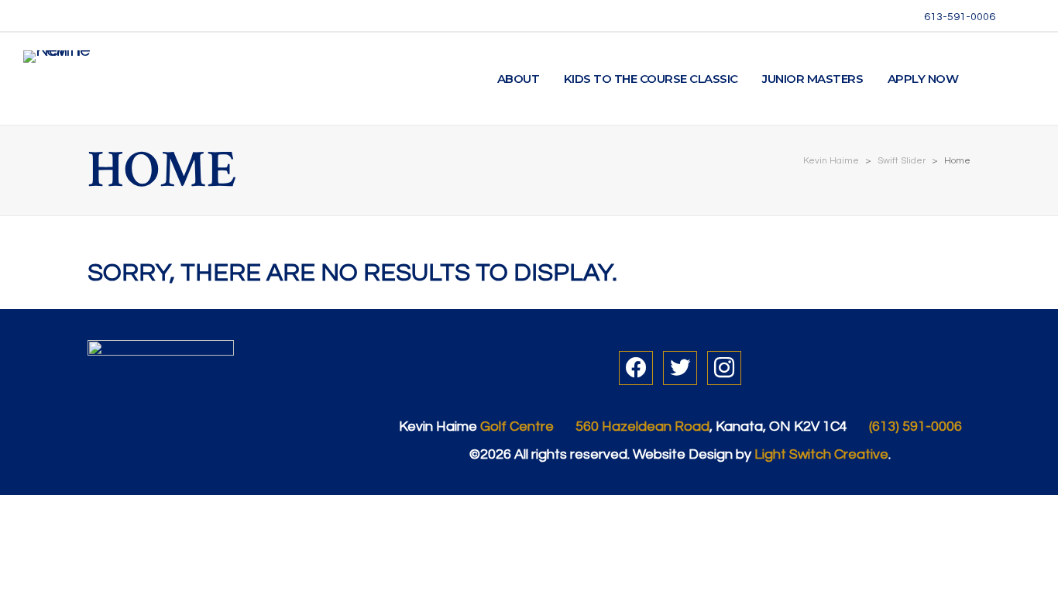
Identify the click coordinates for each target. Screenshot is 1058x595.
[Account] (989, 79)
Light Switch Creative (821, 454)
